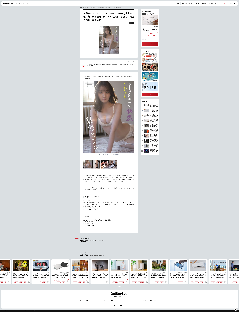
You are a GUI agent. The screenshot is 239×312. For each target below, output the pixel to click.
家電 (183, 3)
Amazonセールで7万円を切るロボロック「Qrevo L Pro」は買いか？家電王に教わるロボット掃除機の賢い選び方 (99, 275)
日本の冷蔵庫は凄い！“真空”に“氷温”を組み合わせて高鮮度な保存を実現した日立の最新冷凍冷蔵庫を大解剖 (21, 275)
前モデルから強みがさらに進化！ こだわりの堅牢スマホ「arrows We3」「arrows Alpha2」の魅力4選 (158, 275)
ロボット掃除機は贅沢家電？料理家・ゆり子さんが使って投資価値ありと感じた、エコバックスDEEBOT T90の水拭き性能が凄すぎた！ (119, 275)
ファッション (210, 3)
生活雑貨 (204, 3)
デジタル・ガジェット (190, 3)
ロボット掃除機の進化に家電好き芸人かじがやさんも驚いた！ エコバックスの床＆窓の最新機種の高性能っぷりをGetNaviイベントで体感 (198, 275)
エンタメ (225, 3)
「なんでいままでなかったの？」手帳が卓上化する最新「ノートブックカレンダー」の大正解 (150, 29)
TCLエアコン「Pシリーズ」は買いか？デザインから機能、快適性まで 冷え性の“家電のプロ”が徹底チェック (178, 275)
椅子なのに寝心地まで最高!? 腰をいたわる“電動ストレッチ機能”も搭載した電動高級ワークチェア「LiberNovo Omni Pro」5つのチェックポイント (80, 275)
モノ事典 (155, 13)
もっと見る (134, 68)
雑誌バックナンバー (154, 300)
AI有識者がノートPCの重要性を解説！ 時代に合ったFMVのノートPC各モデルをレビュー (40, 275)
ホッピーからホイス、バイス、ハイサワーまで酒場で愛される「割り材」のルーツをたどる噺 (60, 275)
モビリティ (198, 3)
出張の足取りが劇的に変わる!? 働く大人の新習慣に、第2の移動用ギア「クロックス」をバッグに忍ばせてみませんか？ (139, 275)
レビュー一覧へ (150, 43)
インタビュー (148, 14)
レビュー (144, 13)
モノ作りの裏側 (152, 14)
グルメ (220, 3)
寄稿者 (231, 3)
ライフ (215, 3)
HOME (81, 7)
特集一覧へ (150, 94)
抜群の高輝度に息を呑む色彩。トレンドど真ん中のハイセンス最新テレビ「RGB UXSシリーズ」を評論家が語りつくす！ (217, 275)
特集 (178, 3)
